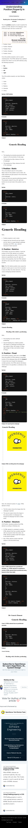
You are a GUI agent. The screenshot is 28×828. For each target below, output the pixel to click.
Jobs (17, 2)
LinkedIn (15, 822)
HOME (12, 2)
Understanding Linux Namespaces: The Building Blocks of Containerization (14, 746)
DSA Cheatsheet (5, 2)
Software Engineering (14, 16)
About (22, 2)
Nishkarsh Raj (9, 680)
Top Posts (8, 822)
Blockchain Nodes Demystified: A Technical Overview (14, 739)
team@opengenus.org (6, 820)
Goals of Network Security (14, 753)
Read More (24, 687)
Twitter (20, 822)
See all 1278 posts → (14, 757)
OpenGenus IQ (5, 817)
